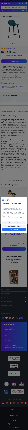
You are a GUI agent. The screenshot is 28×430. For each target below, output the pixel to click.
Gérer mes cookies (14, 222)
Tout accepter (14, 229)
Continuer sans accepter (14, 226)
